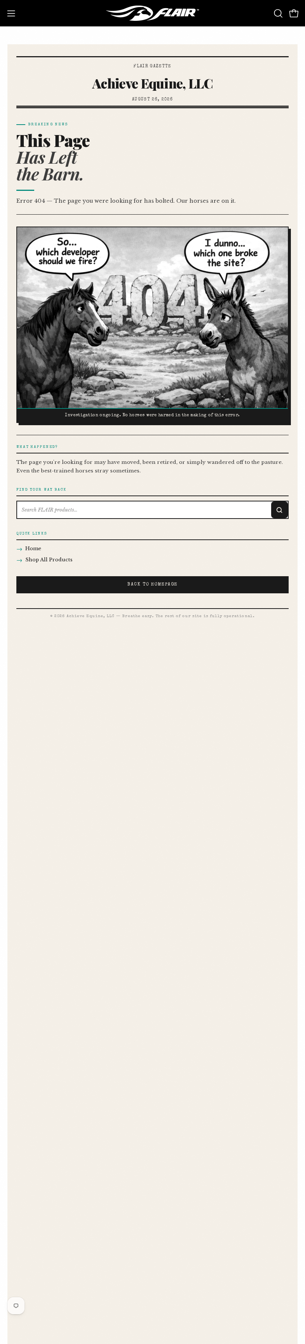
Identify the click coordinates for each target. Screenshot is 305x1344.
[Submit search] (279, 509)
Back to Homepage (152, 585)
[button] (277, 13)
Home (28, 548)
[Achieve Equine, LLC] (152, 13)
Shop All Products (44, 560)
